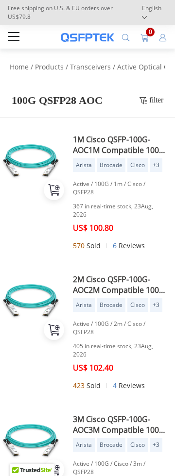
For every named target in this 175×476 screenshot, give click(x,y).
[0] (144, 37)
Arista (84, 165)
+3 (156, 165)
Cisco (137, 165)
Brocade (111, 165)
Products (49, 66)
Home (19, 66)
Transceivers (90, 66)
